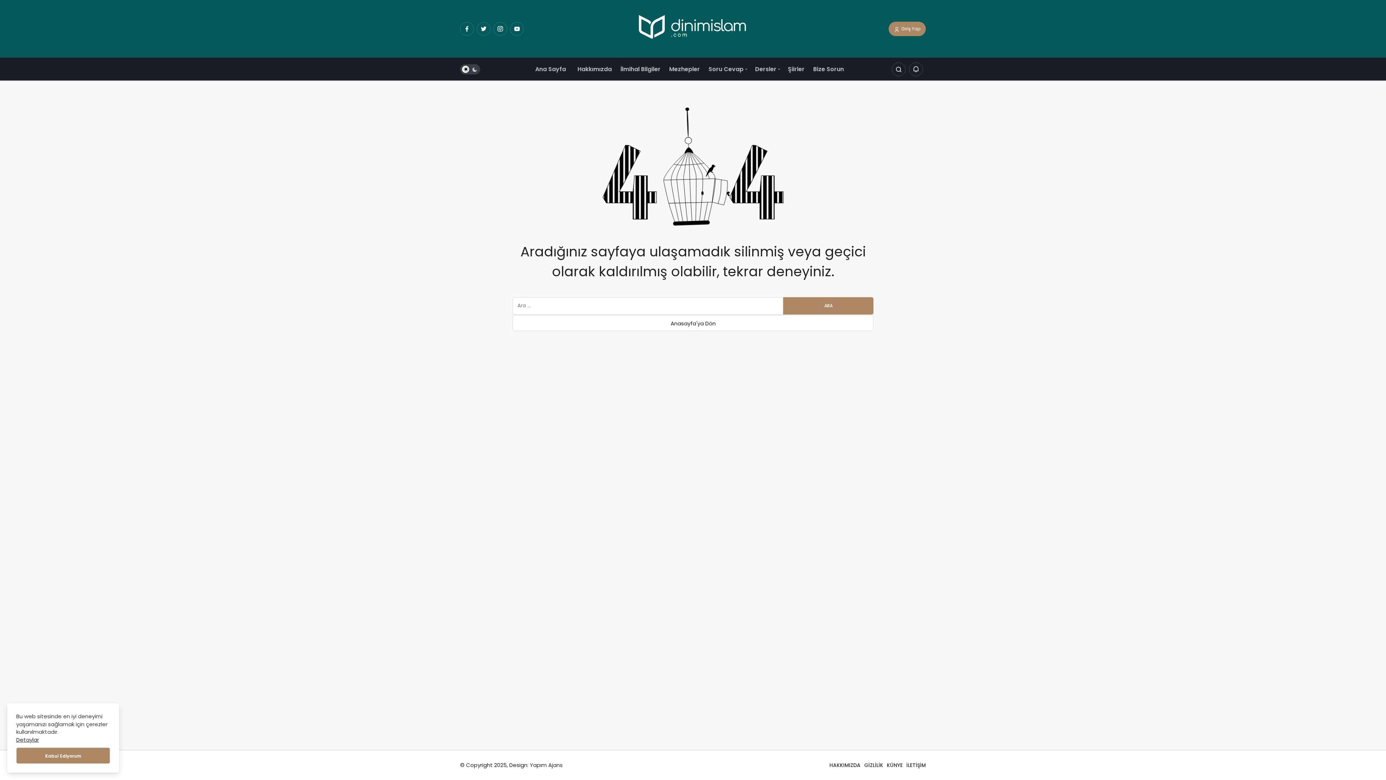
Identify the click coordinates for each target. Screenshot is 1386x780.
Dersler (765, 69)
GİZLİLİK (873, 765)
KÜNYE (895, 765)
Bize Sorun (828, 69)
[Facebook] (467, 29)
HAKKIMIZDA (844, 765)
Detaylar (27, 740)
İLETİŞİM (916, 765)
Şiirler (796, 69)
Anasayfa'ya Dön (693, 323)
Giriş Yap (910, 29)
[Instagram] (500, 29)
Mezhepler (684, 69)
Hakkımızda (595, 69)
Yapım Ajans (546, 765)
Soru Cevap (726, 69)
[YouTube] (517, 29)
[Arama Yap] (899, 70)
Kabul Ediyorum (63, 756)
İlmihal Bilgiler (640, 69)
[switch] (470, 70)
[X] (484, 29)
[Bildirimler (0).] (916, 70)
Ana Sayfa (550, 69)
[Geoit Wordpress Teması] (693, 28)
